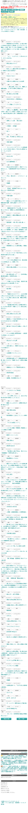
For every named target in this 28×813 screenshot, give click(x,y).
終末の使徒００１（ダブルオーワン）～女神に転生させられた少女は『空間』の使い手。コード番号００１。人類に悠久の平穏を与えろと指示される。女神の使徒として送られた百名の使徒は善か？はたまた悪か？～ (14, 569)
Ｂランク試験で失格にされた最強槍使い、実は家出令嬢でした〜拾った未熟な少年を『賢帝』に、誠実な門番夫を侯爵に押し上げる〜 (14, 757)
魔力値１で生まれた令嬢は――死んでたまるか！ (14, 327)
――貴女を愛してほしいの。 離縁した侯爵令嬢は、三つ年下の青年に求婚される (14, 87)
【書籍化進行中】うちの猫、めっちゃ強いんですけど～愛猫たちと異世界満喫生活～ (14, 209)
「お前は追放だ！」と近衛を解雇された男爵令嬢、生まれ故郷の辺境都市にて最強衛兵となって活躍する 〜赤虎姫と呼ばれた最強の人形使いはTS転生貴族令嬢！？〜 (14, 762)
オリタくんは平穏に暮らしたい (15, 660)
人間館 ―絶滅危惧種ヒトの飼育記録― (17, 512)
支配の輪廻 (9, 142)
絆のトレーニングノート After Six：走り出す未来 (14, 552)
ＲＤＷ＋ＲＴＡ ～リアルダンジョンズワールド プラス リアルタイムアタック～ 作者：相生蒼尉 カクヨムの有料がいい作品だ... (14, 29)
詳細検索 (21, 9)
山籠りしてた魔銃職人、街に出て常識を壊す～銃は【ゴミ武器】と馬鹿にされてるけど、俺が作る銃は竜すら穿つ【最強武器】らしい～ (14, 112)
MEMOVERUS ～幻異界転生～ (15, 99)
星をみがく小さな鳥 (12, 340)
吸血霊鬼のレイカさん (12, 458)
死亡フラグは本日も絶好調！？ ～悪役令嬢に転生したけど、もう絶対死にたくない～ (14, 489)
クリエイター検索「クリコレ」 (8, 792)
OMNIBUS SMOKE (12, 506)
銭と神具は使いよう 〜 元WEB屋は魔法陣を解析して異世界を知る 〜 (14, 275)
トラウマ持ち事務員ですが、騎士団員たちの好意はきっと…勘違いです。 (14, 260)
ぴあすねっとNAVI (5, 790)
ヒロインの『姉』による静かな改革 (16, 546)
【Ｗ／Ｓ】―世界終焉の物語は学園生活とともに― (14, 714)
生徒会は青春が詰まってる (14, 621)
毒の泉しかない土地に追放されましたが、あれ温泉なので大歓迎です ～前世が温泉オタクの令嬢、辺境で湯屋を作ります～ (14, 526)
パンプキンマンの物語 (12, 665)
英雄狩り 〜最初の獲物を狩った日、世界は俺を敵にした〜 (14, 216)
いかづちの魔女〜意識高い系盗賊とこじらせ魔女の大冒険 (14, 428)
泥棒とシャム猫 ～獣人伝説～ (15, 120)
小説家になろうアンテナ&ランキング (14, 1)
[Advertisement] (14, 735)
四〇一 (8, 131)
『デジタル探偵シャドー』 (14, 422)
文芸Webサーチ (4, 786)
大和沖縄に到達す (11, 533)
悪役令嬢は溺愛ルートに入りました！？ (14, 268)
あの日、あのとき (11, 697)
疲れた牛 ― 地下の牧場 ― (13, 594)
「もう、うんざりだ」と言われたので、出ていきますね (14, 57)
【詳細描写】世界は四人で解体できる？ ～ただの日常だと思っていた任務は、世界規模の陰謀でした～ (14, 672)
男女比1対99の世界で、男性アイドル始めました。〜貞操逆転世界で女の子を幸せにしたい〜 (14, 168)
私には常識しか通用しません (8, 17)
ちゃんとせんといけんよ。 (14, 626)
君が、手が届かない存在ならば (15, 136)
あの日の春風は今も (12, 708)
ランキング (4, 11)
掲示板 (11, 11)
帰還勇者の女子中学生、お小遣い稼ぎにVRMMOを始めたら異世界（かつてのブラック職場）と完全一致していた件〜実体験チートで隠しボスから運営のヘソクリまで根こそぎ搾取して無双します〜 (14, 47)
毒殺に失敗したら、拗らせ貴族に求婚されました (14, 645)
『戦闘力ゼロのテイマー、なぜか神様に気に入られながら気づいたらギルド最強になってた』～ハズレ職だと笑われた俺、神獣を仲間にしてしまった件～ (14, 296)
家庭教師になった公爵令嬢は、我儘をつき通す (14, 246)
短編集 (8, 183)
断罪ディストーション (12, 435)
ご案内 (3, 9)
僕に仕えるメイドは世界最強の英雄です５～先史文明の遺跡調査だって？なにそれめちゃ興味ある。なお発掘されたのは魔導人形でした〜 (14, 586)
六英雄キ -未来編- (12, 126)
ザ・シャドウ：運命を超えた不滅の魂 (16, 703)
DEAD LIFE (10, 156)
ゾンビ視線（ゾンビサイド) (14, 104)
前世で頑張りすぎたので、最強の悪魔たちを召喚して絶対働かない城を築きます (14, 518)
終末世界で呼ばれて (12, 631)
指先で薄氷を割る (11, 410)
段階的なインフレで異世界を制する (16, 367)
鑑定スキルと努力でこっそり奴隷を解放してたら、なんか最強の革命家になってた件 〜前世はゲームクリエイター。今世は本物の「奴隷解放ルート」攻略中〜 (14, 466)
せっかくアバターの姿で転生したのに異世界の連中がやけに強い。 (14, 253)
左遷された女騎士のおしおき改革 (15, 81)
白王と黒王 (9, 474)
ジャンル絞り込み (12, 9)
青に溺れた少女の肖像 (12, 93)
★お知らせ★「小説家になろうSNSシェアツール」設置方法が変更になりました (14, 7)
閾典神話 (9, 610)
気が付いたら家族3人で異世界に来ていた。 (14, 637)
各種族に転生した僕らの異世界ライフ (16, 605)
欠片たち (9, 615)
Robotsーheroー (11, 76)
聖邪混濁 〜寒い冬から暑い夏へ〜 (16, 222)
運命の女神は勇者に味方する (14, 599)
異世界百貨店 (10, 372)
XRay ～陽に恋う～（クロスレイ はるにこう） (14, 176)
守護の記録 (9, 195)
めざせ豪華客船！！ (12, 161)
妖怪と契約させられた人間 (14, 313)
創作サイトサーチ (5, 788)
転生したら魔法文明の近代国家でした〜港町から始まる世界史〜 (14, 69)
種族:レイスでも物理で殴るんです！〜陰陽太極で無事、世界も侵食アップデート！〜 (14, 201)
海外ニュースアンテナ (6, 777)
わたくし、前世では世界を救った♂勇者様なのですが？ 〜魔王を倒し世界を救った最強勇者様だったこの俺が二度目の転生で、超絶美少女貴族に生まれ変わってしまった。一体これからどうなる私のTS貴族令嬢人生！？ (14, 769)
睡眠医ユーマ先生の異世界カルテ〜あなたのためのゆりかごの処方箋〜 (14, 319)
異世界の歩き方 (11, 445)
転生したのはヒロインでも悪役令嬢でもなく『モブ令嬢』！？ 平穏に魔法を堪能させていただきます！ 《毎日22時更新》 (14, 481)
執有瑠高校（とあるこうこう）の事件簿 (14, 416)
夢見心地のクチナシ (12, 63)
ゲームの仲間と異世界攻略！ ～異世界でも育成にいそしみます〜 (14, 334)
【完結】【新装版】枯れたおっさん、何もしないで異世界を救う (14, 189)
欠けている (9, 692)
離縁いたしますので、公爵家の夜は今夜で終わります (14, 403)
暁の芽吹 (9, 288)
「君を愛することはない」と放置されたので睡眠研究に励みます (14, 539)
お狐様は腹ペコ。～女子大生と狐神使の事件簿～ (14, 686)
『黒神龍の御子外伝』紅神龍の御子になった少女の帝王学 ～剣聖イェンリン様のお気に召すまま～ (14, 306)
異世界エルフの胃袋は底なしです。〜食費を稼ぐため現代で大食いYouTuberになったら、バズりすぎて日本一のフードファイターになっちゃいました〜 (14, 498)
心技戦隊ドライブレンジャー (14, 353)
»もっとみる (24, 752)
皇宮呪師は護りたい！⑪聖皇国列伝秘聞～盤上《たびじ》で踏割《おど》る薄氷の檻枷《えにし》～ (14, 360)
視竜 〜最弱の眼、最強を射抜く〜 (16, 578)
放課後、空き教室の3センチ (14, 378)
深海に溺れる (10, 440)
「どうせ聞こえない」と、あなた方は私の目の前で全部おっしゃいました (14, 396)
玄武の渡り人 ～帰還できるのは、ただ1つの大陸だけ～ (14, 346)
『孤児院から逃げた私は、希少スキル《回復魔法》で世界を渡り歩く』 (14, 452)
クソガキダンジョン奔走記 (14, 390)
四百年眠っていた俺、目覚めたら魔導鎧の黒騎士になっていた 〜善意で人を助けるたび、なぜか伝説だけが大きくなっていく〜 (14, 238)
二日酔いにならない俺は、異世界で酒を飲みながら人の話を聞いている (14, 282)
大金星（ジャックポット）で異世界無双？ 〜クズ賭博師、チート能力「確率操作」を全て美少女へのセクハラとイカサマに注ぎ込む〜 (14, 229)
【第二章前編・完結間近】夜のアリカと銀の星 (14, 559)
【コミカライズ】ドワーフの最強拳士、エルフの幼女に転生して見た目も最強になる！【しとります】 (14, 149)
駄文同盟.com (4, 782)
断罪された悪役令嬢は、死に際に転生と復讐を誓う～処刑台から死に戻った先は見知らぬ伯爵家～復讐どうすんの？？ (14, 653)
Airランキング (4, 784)
